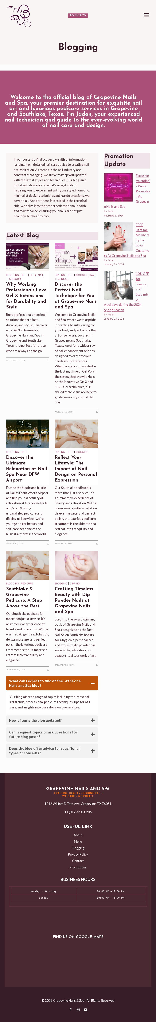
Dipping (60, 275)
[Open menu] (146, 15)
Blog (24, 275)
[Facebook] (70, 1009)
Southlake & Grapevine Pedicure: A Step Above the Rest (24, 598)
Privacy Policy (78, 854)
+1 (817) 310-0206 (78, 812)
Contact (78, 861)
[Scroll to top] (152, 1016)
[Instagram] (78, 1009)
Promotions (78, 867)
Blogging (12, 275)
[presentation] (27, 257)
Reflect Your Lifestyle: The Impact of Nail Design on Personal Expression (76, 469)
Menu (78, 841)
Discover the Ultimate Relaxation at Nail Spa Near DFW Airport (26, 469)
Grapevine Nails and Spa (78, 789)
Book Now (78, 15)
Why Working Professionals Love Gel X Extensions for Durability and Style (26, 296)
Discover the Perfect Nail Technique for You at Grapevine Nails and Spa (75, 296)
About (78, 835)
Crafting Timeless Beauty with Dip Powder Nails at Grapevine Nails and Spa (74, 600)
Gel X (32, 275)
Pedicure (27, 583)
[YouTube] (85, 1009)
